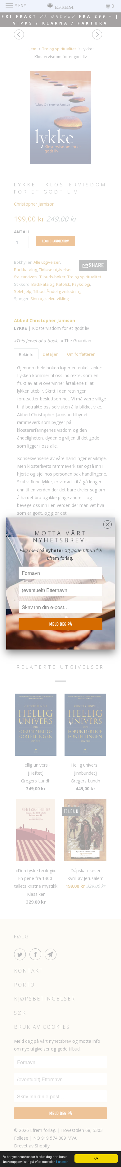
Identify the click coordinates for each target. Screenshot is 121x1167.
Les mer (62, 1161)
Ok (96, 1158)
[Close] (107, 523)
